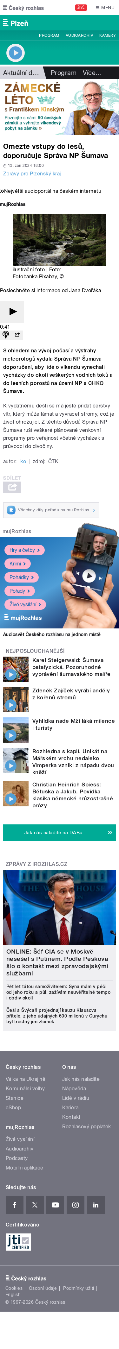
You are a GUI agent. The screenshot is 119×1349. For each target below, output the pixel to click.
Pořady (17, 591)
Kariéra (70, 1108)
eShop (13, 1108)
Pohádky (19, 577)
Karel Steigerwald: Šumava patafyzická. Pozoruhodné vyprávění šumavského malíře (71, 667)
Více (92, 73)
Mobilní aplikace (24, 1168)
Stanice (14, 1098)
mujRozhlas (17, 531)
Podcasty (17, 1158)
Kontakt (71, 1117)
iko (22, 461)
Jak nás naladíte (81, 1079)
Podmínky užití (78, 1288)
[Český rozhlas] (23, 7)
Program (49, 35)
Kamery (107, 35)
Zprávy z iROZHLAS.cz (37, 864)
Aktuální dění (22, 73)
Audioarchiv (79, 35)
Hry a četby (22, 550)
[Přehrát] (12, 312)
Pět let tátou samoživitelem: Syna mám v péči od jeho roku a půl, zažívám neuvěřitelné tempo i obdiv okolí (58, 992)
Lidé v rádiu (75, 1098)
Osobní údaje (43, 1288)
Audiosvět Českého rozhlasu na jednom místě (52, 634)
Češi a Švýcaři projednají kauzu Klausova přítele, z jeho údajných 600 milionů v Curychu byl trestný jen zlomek (56, 1016)
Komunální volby (25, 1089)
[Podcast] (5, 335)
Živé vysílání (23, 605)
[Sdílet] (17, 335)
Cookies (14, 1288)
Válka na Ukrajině (25, 1079)
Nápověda (74, 1089)
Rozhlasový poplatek (86, 1127)
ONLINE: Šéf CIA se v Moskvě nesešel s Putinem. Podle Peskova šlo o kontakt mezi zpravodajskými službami (57, 962)
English (13, 1294)
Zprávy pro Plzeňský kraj (32, 174)
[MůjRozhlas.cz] (12, 205)
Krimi (15, 564)
